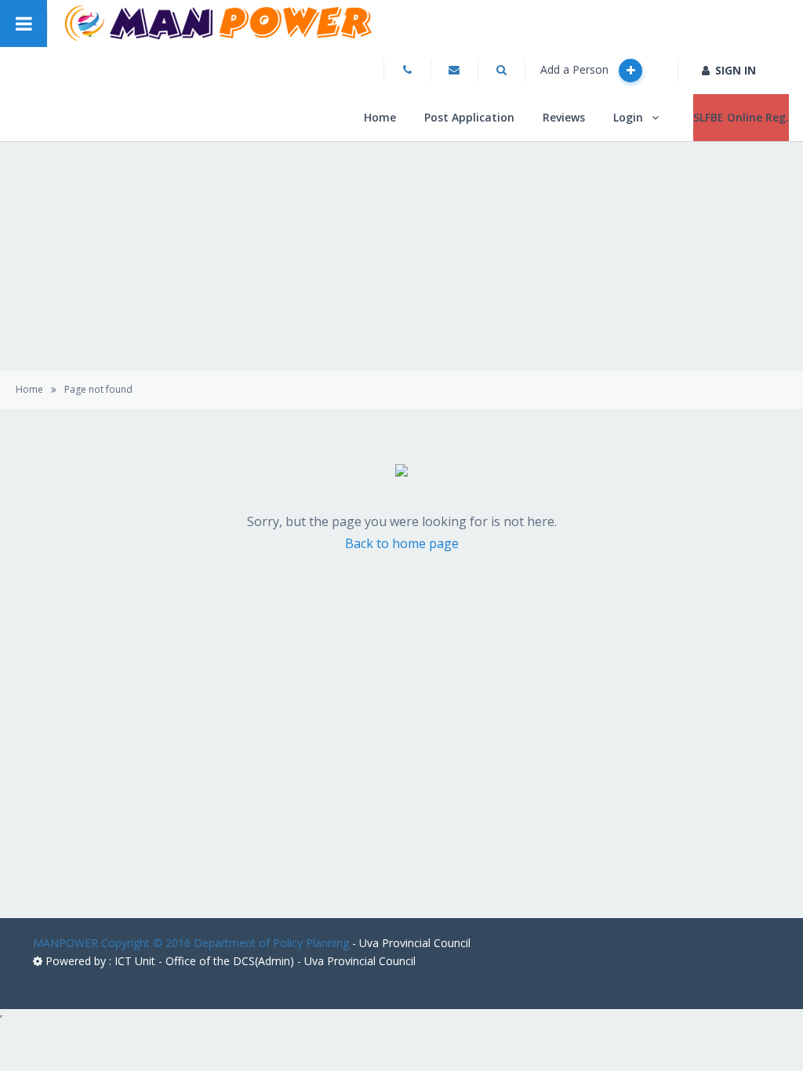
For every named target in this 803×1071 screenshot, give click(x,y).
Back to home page (402, 543)
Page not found (98, 389)
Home (380, 117)
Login (628, 117)
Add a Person (576, 69)
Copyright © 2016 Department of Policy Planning (225, 942)
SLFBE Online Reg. (741, 117)
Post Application (469, 117)
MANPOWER (65, 942)
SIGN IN (735, 70)
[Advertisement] (401, 777)
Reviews (564, 117)
